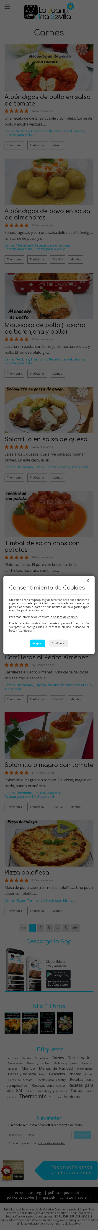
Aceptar (37, 643)
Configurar (59, 643)
